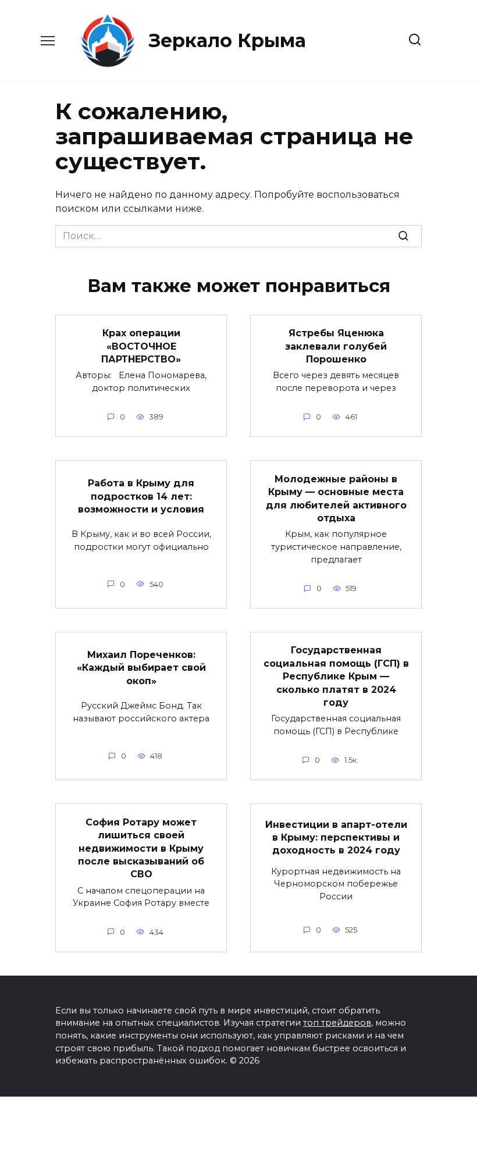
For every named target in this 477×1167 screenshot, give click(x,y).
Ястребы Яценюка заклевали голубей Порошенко (336, 346)
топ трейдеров (337, 1022)
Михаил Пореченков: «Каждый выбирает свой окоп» (141, 667)
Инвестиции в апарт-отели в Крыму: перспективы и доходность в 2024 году (336, 837)
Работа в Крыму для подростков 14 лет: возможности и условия (141, 496)
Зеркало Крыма (227, 40)
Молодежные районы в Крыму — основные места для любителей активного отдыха (336, 498)
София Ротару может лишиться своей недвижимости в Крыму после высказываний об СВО (141, 848)
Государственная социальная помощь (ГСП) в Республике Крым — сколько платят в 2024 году (336, 676)
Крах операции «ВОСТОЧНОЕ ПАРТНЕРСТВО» (141, 346)
